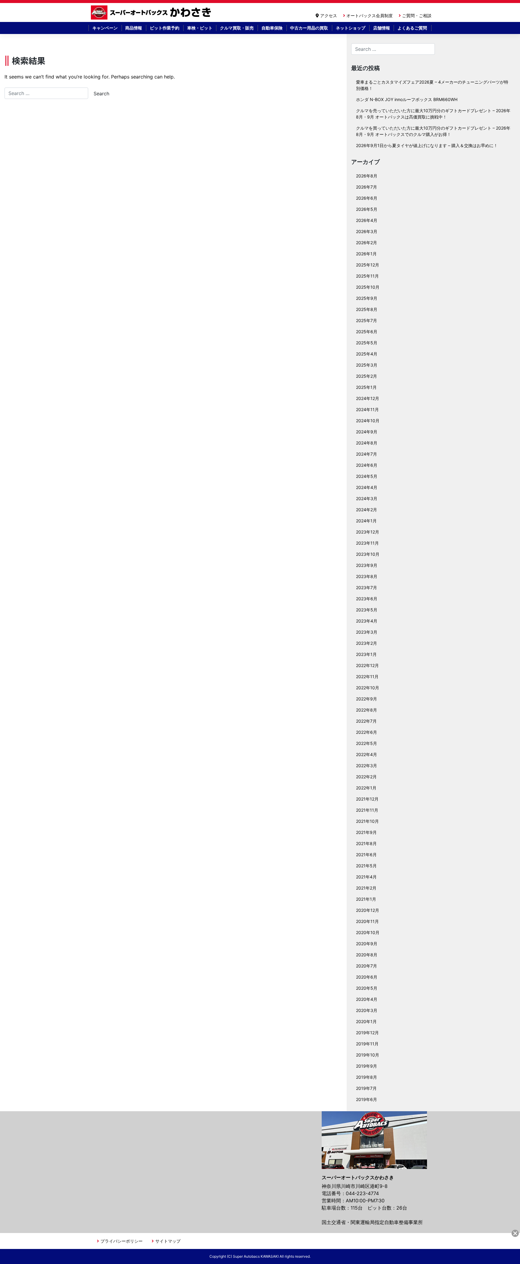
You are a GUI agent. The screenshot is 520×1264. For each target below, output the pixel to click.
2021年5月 (366, 865)
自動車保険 (272, 27)
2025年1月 (366, 387)
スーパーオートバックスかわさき (152, 12)
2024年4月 (366, 487)
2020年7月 (366, 965)
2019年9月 (366, 1066)
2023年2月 (366, 643)
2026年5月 (366, 209)
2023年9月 (366, 565)
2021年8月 (366, 843)
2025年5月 (366, 342)
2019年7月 (366, 1088)
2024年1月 (366, 520)
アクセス (328, 15)
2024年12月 (367, 398)
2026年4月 (366, 220)
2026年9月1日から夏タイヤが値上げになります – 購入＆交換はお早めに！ (427, 145)
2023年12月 (367, 531)
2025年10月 (367, 287)
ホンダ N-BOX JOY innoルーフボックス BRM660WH (406, 99)
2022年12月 (367, 665)
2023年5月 (366, 609)
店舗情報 (381, 27)
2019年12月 (367, 1032)
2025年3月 (366, 365)
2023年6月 (366, 598)
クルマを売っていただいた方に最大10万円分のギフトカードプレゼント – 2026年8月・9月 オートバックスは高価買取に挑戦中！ (433, 113)
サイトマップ (168, 1241)
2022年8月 (366, 709)
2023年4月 (366, 620)
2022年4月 (366, 754)
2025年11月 (367, 275)
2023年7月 (366, 587)
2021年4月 (366, 876)
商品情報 (133, 27)
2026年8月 (366, 175)
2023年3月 (366, 632)
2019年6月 (366, 1099)
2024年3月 (366, 498)
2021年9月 (366, 832)
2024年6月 (366, 465)
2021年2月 (366, 887)
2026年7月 (366, 186)
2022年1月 (366, 787)
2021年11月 (367, 810)
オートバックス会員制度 (369, 15)
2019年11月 (367, 1043)
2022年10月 (367, 687)
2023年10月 (367, 554)
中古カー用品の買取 (309, 27)
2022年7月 (366, 721)
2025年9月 (366, 298)
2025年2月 (366, 376)
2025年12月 (367, 264)
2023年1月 (366, 654)
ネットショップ (350, 27)
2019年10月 (367, 1054)
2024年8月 (366, 442)
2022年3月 (366, 765)
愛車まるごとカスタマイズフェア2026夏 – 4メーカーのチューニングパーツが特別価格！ (432, 85)
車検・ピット (199, 27)
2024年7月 (366, 454)
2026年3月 (366, 231)
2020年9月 (366, 943)
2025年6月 (366, 331)
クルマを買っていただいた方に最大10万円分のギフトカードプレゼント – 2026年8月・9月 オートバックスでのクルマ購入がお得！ (433, 131)
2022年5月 (366, 743)
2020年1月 (366, 1021)
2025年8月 (366, 309)
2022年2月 (366, 776)
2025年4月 (366, 353)
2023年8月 (366, 576)
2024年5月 (366, 476)
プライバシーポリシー (122, 1241)
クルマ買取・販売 (237, 27)
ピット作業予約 (164, 27)
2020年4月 (366, 999)
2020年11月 (367, 921)
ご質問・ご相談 (417, 15)
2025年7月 (366, 320)
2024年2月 (366, 509)
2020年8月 (366, 954)
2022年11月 (367, 676)
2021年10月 (367, 821)
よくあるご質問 (412, 27)
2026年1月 (366, 253)
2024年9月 (366, 431)
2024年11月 (367, 409)
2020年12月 (367, 910)
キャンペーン (105, 27)
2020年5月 (366, 988)
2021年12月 (367, 798)
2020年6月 (366, 977)
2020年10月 (367, 932)
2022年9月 (366, 698)
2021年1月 (366, 899)
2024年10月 (367, 420)
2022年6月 (366, 732)
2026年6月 (366, 198)
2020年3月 (366, 1010)
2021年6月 (366, 854)
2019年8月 (366, 1077)
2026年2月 (366, 242)
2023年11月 (367, 543)
